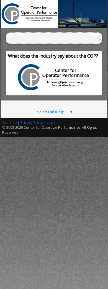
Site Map (9, 122)
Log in (51, 122)
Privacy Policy (31, 122)
